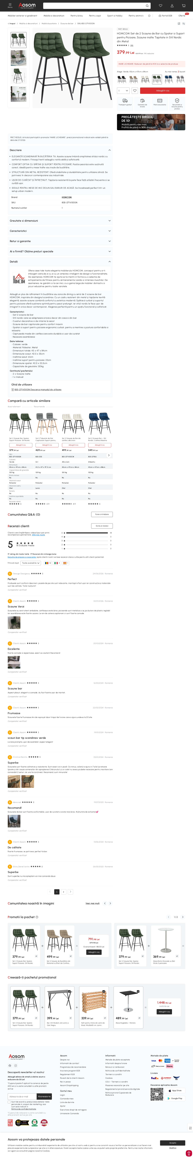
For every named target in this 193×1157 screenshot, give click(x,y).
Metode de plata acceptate (117, 1060)
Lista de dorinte (67, 1102)
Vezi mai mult (93, 903)
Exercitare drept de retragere (73, 1110)
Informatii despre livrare (116, 1063)
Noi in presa (65, 1082)
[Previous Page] (50, 891)
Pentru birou (77, 15)
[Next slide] (108, 455)
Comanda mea (66, 1099)
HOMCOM (67, 197)
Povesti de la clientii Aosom (72, 1078)
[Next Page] (70, 891)
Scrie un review (102, 526)
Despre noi (65, 1060)
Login (62, 1095)
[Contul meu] (172, 5)
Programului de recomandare (73, 1067)
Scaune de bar (67, 23)
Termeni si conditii (113, 1074)
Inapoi (12, 24)
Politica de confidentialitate (23, 1109)
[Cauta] (147, 6)
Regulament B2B (67, 1074)
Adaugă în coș (162, 90)
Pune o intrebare (102, 514)
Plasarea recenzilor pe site (117, 1085)
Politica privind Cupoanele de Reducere (118, 1094)
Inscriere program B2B (70, 1071)
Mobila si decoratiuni (54, 15)
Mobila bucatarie (49, 23)
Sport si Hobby (114, 15)
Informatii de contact (69, 1063)
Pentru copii (95, 15)
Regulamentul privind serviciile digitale (122, 1089)
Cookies (109, 1078)
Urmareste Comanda (69, 1113)
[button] (60, 150)
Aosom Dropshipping (69, 1085)
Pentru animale (136, 15)
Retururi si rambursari (114, 1067)
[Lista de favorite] (160, 5)
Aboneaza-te (44, 1096)
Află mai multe (38, 535)
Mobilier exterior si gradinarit (22, 15)
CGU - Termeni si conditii (116, 1082)
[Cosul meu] (183, 5)
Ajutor (63, 1106)
